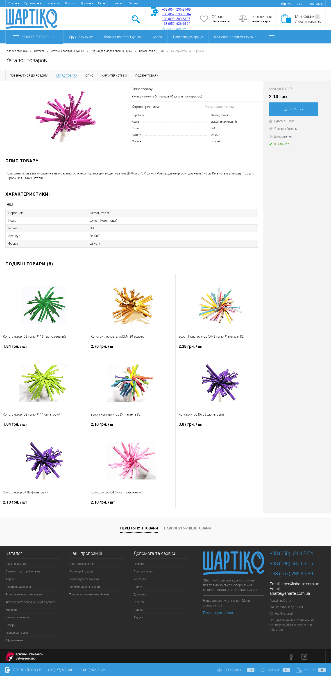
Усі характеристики (219, 107)
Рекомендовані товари (84, 586)
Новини (118, 3)
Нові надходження (81, 563)
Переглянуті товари (139, 528)
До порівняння (283, 136)
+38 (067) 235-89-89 (176, 9)
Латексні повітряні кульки (123, 37)
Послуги (70, 3)
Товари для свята (17, 632)
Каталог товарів (35, 37)
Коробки (11, 609)
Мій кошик (306, 16)
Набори (10, 625)
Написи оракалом (17, 617)
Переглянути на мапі (218, 613)
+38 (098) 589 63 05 (176, 19)
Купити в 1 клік (284, 121)
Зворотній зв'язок (26, 670)
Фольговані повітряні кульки (235, 37)
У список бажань (285, 128)
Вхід (299, 3)
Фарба (157, 37)
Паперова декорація (188, 37)
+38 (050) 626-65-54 (291, 553)
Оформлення (14, 640)
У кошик (296, 109)
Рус (288, 3)
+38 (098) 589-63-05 (291, 563)
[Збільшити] (65, 116)
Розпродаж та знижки (84, 579)
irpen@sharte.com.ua (300, 583)
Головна (13, 3)
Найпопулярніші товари (187, 528)
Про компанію (33, 3)
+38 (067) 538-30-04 (62, 670)
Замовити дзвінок (174, 28)
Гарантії (103, 3)
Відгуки (133, 3)
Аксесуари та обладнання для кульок (30, 602)
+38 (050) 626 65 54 (176, 23)
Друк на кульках (81, 37)
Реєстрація (315, 3)
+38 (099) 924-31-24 (91, 670)
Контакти (54, 3)
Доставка (87, 3)
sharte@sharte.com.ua (290, 593)
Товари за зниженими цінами (89, 594)
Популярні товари (81, 571)
